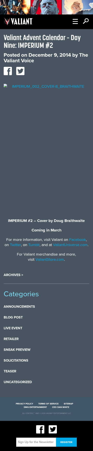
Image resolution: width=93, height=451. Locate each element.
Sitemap (68, 404)
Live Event (13, 328)
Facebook (77, 239)
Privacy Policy (24, 404)
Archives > (13, 275)
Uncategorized (18, 382)
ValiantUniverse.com (70, 244)
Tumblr (34, 244)
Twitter (15, 244)
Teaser (10, 371)
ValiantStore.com (49, 259)
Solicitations (16, 360)
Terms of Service (48, 404)
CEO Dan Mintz (60, 407)
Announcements (19, 306)
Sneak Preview (17, 350)
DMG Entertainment (35, 407)
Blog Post (13, 317)
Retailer (11, 339)
